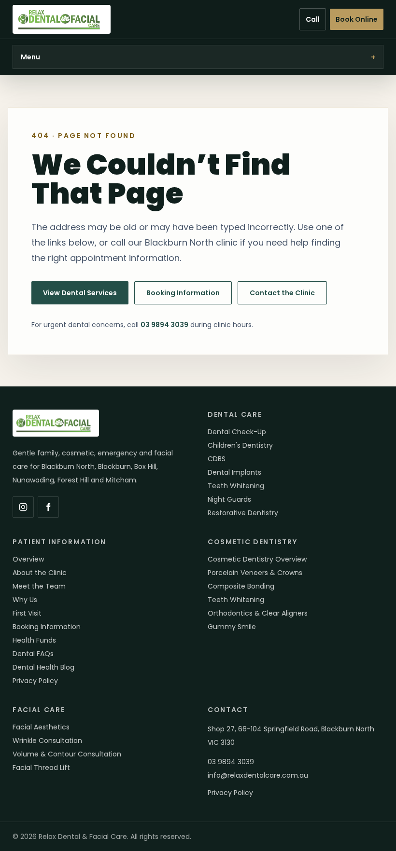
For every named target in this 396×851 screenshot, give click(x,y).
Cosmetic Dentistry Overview (257, 559)
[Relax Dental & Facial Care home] (62, 19)
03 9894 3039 (164, 324)
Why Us (25, 599)
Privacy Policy (35, 681)
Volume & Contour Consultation (67, 754)
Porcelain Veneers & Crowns (255, 572)
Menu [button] (198, 57)
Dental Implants (234, 472)
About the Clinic (40, 572)
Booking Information (183, 293)
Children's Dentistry (240, 445)
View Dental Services (80, 293)
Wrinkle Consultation (47, 740)
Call (313, 19)
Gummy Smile (232, 626)
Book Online (357, 19)
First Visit (27, 613)
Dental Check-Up (237, 432)
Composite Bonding (241, 586)
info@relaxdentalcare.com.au (258, 775)
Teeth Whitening (236, 486)
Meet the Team (39, 586)
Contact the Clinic (282, 293)
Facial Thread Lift (41, 767)
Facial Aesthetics (41, 727)
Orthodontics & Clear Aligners (258, 613)
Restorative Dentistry (243, 513)
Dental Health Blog (43, 667)
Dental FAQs (33, 654)
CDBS (217, 459)
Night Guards (229, 499)
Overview (28, 559)
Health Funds (34, 640)
